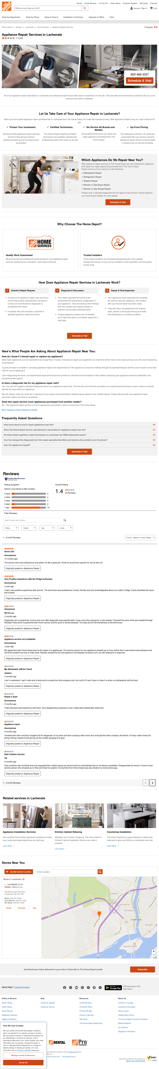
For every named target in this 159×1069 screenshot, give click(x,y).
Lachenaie (29, 27)
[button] (85, 8)
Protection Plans (86, 1007)
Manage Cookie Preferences (23, 1055)
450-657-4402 (18, 902)
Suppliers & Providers (126, 1031)
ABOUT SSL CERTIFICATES (135, 1061)
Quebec (19, 27)
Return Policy (7, 1002)
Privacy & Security (87, 1015)
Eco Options (123, 1027)
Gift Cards (144, 3)
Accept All (23, 1062)
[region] (23, 1045)
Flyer (34, 908)
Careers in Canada (125, 1002)
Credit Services (90, 3)
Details (8, 908)
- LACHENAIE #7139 (14, 884)
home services (43, 27)
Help (42, 998)
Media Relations (124, 1023)
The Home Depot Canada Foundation (133, 1019)
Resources (83, 998)
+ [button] (154, 951)
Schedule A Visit (139, 80)
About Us (122, 998)
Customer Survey (47, 1007)
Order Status (115, 3)
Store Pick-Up (7, 1011)
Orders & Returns (9, 998)
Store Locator (7, 27)
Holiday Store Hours (126, 1015)
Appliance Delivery (9, 1019)
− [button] (154, 955)
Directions (21, 908)
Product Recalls (86, 1011)
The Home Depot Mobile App (91, 1023)
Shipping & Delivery (9, 1015)
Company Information (126, 1007)
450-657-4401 (21, 900)
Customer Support (130, 3)
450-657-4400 (15, 898)
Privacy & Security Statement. (28, 1050)
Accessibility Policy (68, 1056)
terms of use (73, 1052)
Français (153, 3)
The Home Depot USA (52, 1056)
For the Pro (103, 3)
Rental (79, 3)
